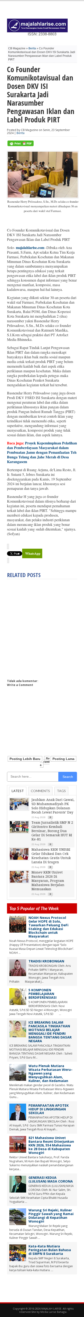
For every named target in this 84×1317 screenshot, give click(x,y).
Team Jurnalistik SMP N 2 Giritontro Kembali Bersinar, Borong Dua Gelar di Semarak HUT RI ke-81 (52, 831)
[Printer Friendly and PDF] (20, 145)
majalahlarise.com (30, 247)
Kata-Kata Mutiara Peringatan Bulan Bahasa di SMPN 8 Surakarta (49, 1250)
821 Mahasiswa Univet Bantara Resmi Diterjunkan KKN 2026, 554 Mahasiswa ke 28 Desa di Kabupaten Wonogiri (51, 1145)
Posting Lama (63, 759)
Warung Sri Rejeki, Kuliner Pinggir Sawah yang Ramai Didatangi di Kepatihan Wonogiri (51, 1215)
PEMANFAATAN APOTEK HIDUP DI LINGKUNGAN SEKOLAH (48, 1109)
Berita (32, 48)
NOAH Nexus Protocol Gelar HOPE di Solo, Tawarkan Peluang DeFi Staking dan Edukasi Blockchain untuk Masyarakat (48, 926)
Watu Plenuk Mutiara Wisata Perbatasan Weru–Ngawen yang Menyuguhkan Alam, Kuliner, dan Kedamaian (50, 1073)
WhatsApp (32, 553)
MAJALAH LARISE (51, 1308)
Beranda (45, 762)
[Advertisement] (42, 627)
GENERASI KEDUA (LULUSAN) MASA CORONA (50, 1179)
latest (18, 791)
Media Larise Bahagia (53, 1312)
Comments (40, 791)
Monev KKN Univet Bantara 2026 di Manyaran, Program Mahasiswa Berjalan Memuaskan (48, 880)
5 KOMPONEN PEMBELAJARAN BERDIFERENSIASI (42, 994)
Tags (61, 791)
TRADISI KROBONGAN (46, 961)
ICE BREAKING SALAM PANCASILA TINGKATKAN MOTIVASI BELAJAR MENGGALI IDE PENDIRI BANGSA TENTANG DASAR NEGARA (50, 1031)
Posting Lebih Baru (25, 759)
